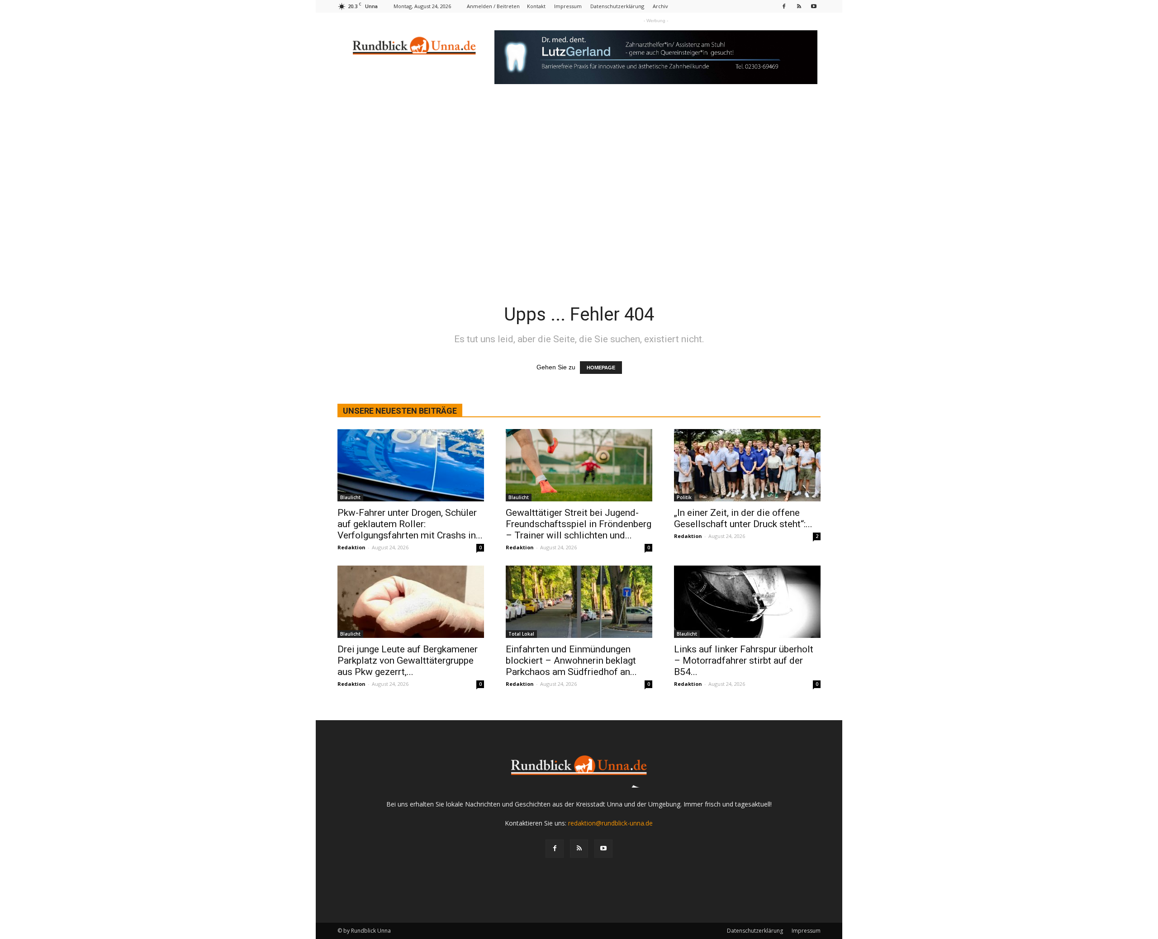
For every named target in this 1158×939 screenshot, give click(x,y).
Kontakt (536, 6)
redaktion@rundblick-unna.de (610, 823)
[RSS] (799, 6)
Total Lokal (521, 634)
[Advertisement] (579, 169)
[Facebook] (784, 6)
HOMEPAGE (601, 367)
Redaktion (351, 547)
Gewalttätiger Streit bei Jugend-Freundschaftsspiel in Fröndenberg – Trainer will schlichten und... (578, 524)
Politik (684, 497)
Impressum (568, 6)
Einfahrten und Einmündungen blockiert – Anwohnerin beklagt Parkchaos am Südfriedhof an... (571, 660)
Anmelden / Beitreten (493, 6)
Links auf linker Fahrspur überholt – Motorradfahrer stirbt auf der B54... (743, 660)
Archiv (660, 6)
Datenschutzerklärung (617, 6)
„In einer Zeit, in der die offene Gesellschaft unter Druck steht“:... (743, 518)
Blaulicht (350, 497)
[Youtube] (814, 6)
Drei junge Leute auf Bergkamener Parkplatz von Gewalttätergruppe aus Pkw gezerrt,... (407, 660)
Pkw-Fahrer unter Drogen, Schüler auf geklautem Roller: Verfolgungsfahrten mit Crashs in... (410, 524)
